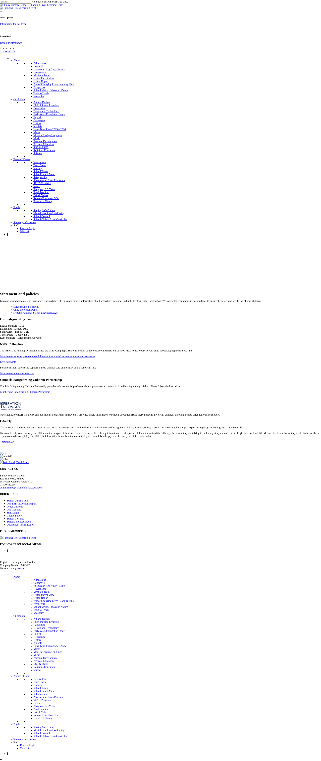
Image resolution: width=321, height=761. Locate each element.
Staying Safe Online (44, 210)
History (37, 123)
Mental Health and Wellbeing (48, 213)
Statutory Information (24, 222)
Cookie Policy (14, 515)
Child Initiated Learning (46, 105)
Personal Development (45, 141)
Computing (39, 108)
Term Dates (39, 165)
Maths (36, 132)
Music (36, 138)
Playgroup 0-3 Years (44, 189)
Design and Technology (46, 111)
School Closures (15, 518)
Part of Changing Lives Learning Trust (53, 84)
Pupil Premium (41, 192)
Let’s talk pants (8, 361)
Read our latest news (11, 42)
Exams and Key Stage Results (49, 69)
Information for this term (13, 24)
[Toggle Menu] (8, 58)
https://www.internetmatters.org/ (17, 373)
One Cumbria (14, 509)
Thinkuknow (7, 441)
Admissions (39, 63)
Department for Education (20, 524)
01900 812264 (7, 51)
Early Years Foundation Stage (49, 114)
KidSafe (37, 126)
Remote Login (27, 228)
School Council (41, 216)
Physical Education (43, 144)
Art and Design (41, 102)
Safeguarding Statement (25, 306)
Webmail (24, 231)
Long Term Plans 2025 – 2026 (49, 129)
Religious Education (44, 150)
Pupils (16, 207)
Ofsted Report (40, 81)
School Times (40, 171)
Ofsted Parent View (43, 78)
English (37, 117)
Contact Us (39, 66)
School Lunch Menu (44, 174)
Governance (39, 72)
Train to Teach (41, 93)
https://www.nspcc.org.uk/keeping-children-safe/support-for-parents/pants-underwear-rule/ (47, 356)
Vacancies (38, 96)
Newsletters (39, 162)
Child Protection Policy (25, 309)
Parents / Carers (21, 159)
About (16, 60)
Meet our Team (41, 75)
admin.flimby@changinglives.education (21, 487)
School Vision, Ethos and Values (50, 90)
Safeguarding (40, 177)
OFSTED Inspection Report (21, 503)
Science (37, 153)
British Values (40, 195)
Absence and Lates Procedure (49, 180)
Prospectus (39, 87)
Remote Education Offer (46, 198)
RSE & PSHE (40, 147)
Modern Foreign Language (47, 135)
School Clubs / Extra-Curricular (50, 219)
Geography (39, 120)
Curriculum (19, 99)
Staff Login (13, 512)
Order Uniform (15, 506)
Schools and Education (19, 521)
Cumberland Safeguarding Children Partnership (25, 392)
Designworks (17, 568)
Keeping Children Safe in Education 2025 (35, 312)
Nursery (37, 168)
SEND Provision (42, 183)
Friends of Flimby (42, 201)
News (36, 186)
